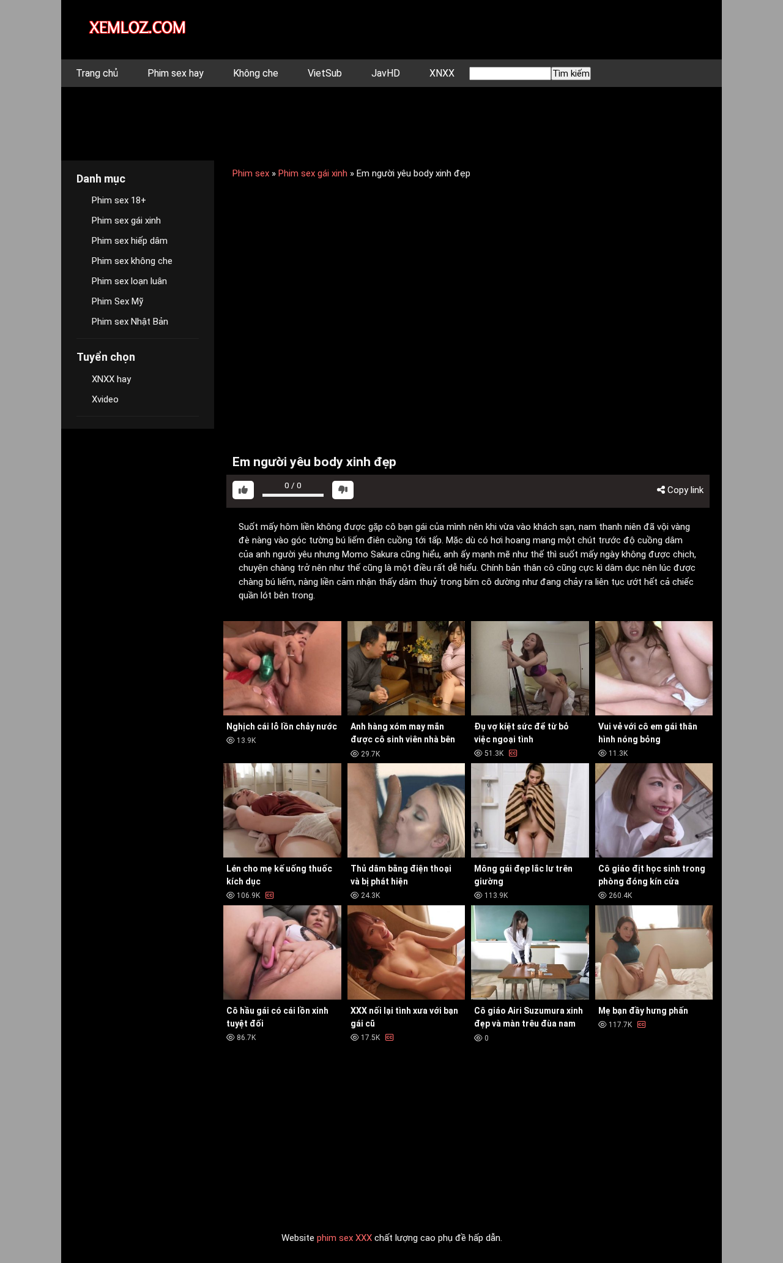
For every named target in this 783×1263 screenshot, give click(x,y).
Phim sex (250, 173)
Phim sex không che (132, 260)
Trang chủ (97, 73)
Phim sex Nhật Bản (130, 321)
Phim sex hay (175, 73)
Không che (255, 73)
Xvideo (105, 399)
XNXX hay (111, 379)
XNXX (442, 73)
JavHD (385, 73)
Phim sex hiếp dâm (130, 240)
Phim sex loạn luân (129, 281)
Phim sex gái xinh (312, 173)
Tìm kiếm (571, 73)
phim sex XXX (344, 1237)
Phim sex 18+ (119, 200)
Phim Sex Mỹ (117, 301)
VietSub (325, 73)
